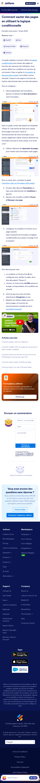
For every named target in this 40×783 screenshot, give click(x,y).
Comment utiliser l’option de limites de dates (16, 362)
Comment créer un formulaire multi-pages (18, 183)
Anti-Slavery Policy (20, 772)
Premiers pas (20, 397)
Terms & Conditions (20, 752)
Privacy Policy (20, 757)
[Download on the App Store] (20, 661)
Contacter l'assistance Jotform (20, 515)
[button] (4, 778)
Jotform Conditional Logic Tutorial (22, 315)
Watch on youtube (9, 330)
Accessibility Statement (20, 767)
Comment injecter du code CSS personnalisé (17, 367)
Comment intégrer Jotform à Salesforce (15, 342)
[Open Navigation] (38, 3)
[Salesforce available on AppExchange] (20, 669)
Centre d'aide (20, 509)
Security (20, 762)
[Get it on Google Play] (20, 654)
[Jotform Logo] (7, 3)
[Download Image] (35, 118)
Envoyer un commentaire (25, 446)
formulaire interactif (14, 309)
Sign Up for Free (30, 3)
